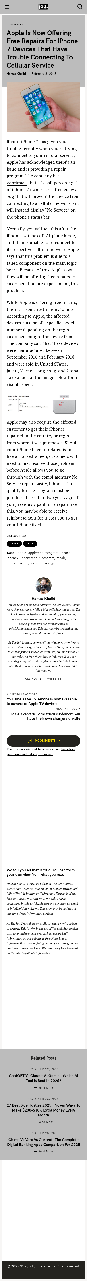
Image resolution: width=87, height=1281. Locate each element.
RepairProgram (17, 563)
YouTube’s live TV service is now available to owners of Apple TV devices (42, 701)
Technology (47, 563)
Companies (15, 24)
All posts (33, 678)
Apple (14, 543)
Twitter (56, 610)
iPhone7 (13, 558)
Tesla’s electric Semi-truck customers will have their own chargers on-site (45, 716)
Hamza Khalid (16, 74)
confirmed (17, 182)
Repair (60, 558)
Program (48, 558)
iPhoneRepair (30, 558)
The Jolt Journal (60, 605)
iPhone (65, 553)
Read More (45, 1087)
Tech (30, 543)
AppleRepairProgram (43, 553)
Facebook (50, 614)
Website (54, 678)
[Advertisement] (43, 816)
